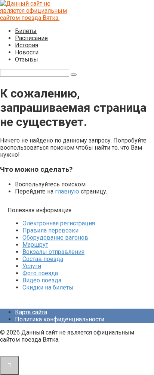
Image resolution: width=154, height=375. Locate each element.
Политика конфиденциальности (59, 319)
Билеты (26, 30)
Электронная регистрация (58, 223)
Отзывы (26, 59)
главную (67, 191)
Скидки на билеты (48, 287)
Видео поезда (41, 280)
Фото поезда (40, 273)
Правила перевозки (50, 230)
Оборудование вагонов (55, 237)
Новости (26, 52)
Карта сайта (31, 312)
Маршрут (35, 244)
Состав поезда (42, 258)
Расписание (31, 38)
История (26, 45)
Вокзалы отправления (53, 251)
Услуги (31, 266)
